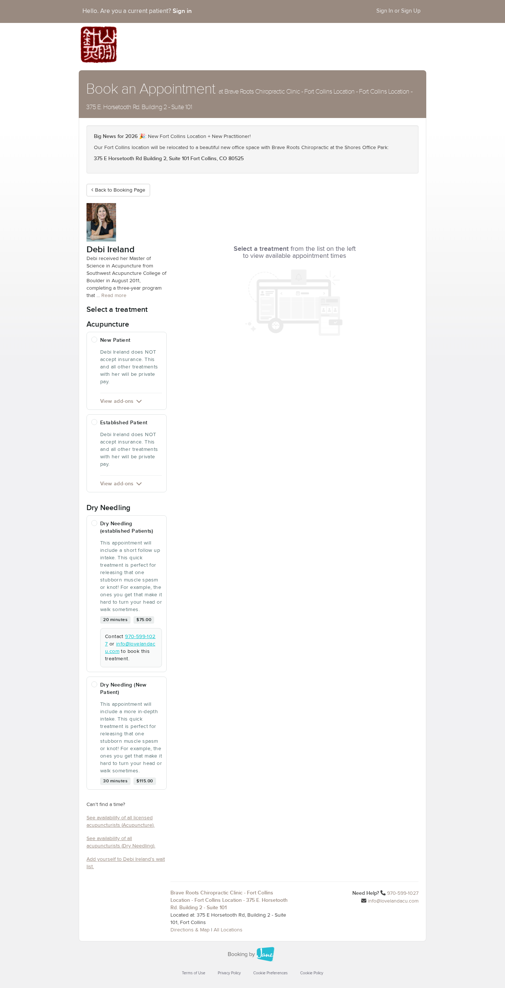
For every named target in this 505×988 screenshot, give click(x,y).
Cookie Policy (311, 973)
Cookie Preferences (270, 973)
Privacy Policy (229, 973)
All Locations (228, 930)
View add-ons (117, 401)
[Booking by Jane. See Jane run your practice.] (252, 954)
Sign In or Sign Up (398, 11)
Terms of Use (193, 973)
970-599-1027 (402, 893)
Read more (113, 295)
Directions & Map (190, 930)
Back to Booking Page (120, 190)
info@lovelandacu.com (393, 901)
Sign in (182, 11)
